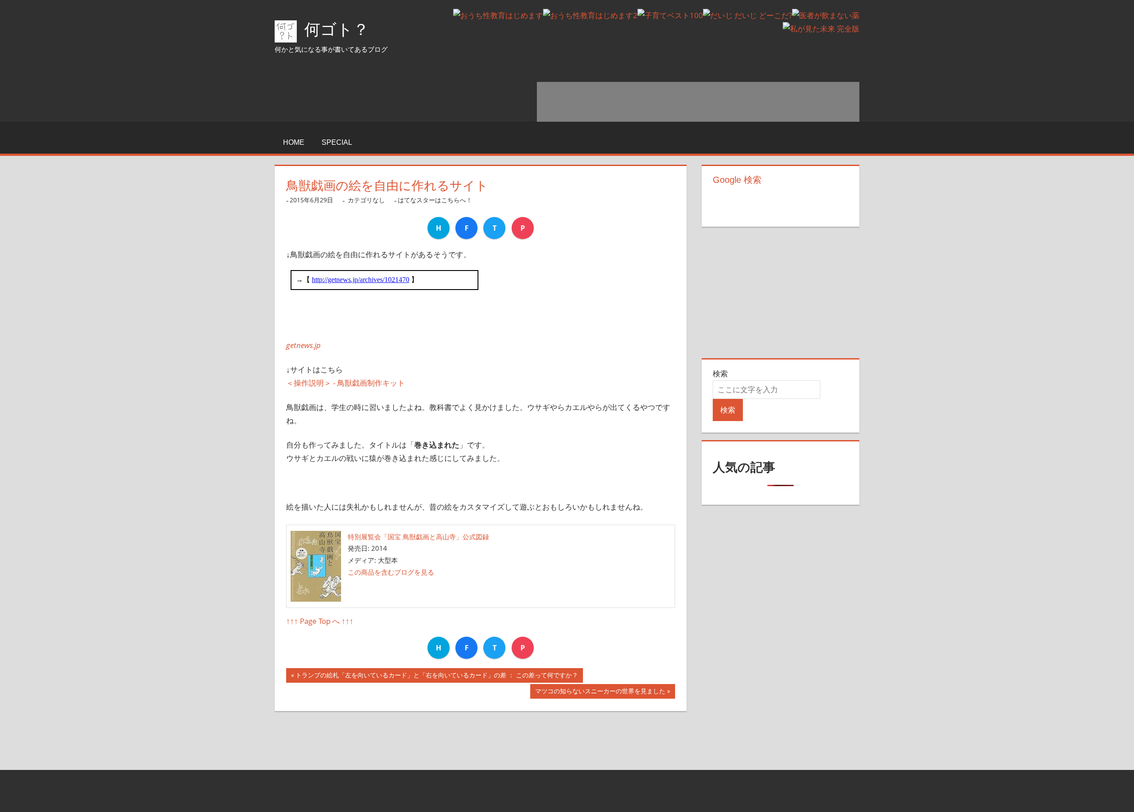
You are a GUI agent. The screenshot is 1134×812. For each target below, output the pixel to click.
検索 (720, 373)
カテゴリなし (366, 200)
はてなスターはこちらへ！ (435, 200)
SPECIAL (337, 142)
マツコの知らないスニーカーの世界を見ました (600, 693)
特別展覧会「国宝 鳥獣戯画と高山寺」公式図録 (418, 536)
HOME (293, 142)
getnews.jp (303, 345)
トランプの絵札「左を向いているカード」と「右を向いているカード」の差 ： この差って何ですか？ (436, 677)
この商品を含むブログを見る (391, 572)
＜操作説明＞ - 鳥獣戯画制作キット (345, 383)
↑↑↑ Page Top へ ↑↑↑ (319, 621)
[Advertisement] (698, 102)
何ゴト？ (336, 29)
